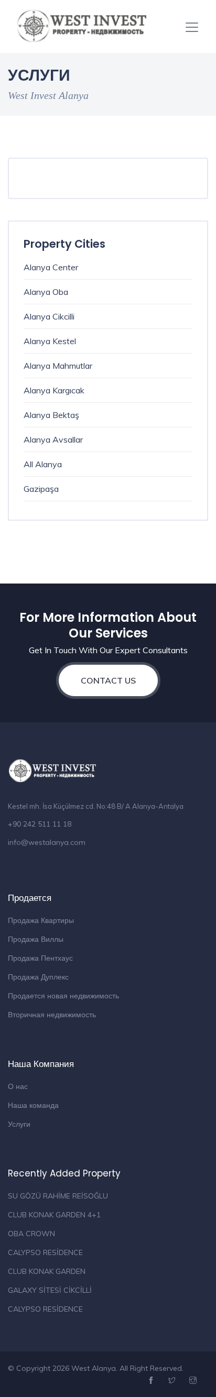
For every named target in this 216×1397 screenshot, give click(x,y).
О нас (18, 1086)
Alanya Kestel (50, 341)
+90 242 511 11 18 (39, 824)
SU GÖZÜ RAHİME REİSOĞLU (58, 1196)
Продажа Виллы (35, 939)
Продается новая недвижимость (63, 995)
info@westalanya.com (46, 842)
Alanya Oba (46, 292)
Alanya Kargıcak (54, 390)
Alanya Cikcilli (49, 316)
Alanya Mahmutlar (58, 365)
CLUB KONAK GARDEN (46, 1271)
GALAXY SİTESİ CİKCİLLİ (50, 1290)
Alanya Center (51, 267)
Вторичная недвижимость (52, 1014)
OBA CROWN (31, 1233)
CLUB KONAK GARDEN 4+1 (54, 1214)
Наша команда (33, 1105)
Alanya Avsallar (53, 439)
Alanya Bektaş (51, 415)
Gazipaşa (41, 488)
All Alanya (43, 464)
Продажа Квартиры (41, 920)
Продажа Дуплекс (38, 977)
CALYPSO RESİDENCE (45, 1252)
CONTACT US (108, 680)
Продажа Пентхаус (40, 958)
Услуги (19, 1124)
